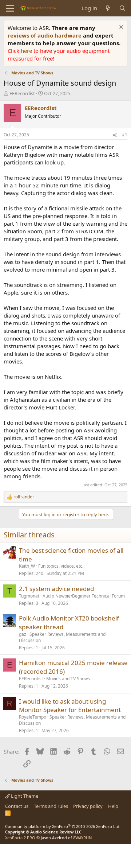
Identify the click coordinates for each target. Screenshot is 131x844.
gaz (22, 634)
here (27, 50)
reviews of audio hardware (45, 35)
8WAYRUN (82, 837)
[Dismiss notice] (120, 28)
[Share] (114, 135)
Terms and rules (51, 806)
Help (113, 806)
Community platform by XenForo (62, 826)
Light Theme (24, 796)
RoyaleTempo (32, 717)
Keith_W (27, 566)
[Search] (122, 8)
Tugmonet (29, 596)
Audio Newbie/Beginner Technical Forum (84, 596)
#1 (124, 135)
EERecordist (22, 93)
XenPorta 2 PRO (20, 837)
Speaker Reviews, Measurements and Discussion (62, 637)
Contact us (16, 806)
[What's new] (108, 8)
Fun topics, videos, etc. (60, 566)
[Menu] (10, 8)
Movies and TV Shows (68, 679)
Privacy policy (88, 806)
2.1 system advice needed (56, 588)
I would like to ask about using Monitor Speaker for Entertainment (70, 705)
